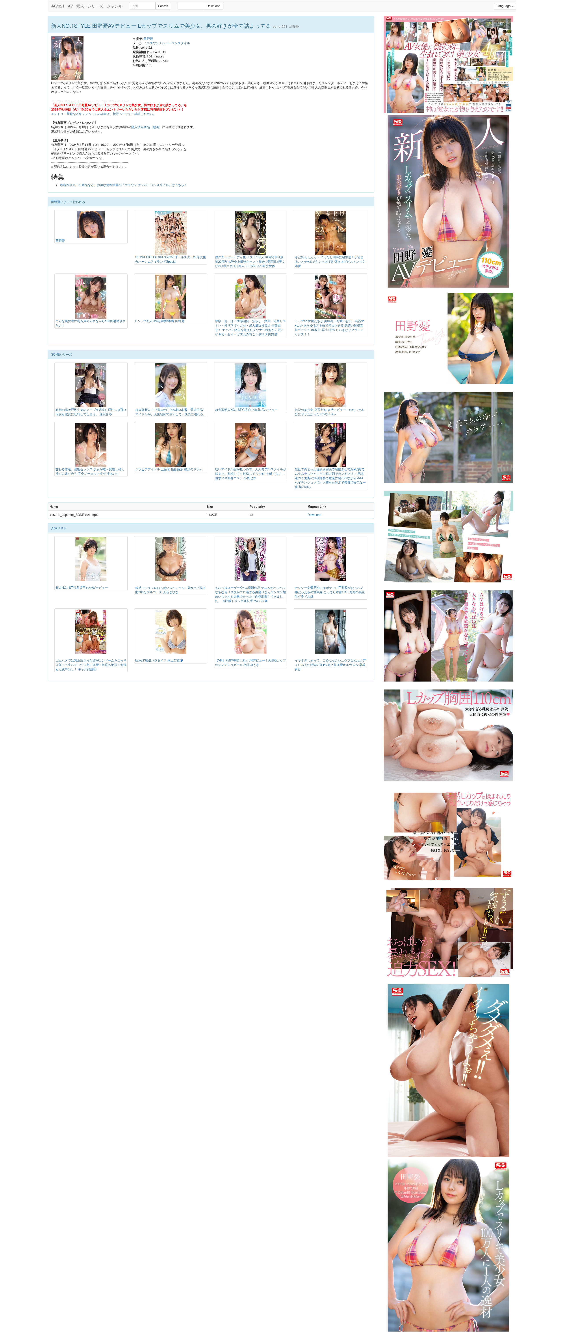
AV (70, 6)
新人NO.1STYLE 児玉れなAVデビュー (82, 587)
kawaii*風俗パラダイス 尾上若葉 (157, 660)
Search (163, 6)
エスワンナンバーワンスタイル (168, 43)
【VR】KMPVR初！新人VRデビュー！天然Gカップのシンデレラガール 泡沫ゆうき (250, 662)
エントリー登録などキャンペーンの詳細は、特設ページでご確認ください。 (103, 113)
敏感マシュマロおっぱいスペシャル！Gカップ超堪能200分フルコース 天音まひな (170, 589)
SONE (55, 354)
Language (504, 6)
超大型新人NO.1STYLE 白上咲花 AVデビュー (246, 409)
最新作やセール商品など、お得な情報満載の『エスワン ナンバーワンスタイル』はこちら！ (123, 185)
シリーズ (95, 6)
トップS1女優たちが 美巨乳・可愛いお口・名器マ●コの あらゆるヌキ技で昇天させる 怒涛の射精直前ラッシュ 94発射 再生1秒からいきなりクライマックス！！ (329, 327)
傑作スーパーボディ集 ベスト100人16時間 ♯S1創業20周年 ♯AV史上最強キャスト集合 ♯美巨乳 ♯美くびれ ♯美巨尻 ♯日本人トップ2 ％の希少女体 (250, 261)
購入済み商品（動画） (146, 127)
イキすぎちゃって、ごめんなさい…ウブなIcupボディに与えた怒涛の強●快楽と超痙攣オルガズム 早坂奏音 (330, 664)
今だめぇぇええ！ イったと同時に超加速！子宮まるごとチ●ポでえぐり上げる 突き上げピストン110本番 (329, 261)
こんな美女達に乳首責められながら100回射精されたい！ (91, 323)
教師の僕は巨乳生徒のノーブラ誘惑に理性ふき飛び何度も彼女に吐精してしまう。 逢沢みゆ (91, 411)
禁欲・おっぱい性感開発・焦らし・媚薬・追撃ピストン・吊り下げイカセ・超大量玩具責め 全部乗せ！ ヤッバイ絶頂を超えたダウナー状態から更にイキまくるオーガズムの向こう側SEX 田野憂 (250, 327)
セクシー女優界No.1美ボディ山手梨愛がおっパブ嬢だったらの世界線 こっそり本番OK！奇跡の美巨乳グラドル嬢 (330, 592)
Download (214, 6)
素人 (80, 6)
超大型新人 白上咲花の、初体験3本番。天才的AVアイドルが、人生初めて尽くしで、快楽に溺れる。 (170, 411)
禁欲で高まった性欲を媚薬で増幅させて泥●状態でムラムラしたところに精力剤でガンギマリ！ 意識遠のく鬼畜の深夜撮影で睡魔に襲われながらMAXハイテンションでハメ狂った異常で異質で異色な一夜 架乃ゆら (330, 478)
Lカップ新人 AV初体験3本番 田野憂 (159, 321)
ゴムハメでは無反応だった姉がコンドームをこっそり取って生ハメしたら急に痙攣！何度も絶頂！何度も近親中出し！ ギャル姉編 (91, 664)
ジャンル (114, 6)
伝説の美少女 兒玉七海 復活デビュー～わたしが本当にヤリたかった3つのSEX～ (329, 411)
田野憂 (148, 38)
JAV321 (58, 6)
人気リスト (59, 528)
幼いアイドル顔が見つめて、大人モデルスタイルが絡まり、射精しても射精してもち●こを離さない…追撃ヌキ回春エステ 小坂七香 (250, 473)
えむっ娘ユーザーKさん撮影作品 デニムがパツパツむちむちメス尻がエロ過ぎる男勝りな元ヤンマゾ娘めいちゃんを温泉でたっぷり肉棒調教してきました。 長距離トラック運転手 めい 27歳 (250, 594)
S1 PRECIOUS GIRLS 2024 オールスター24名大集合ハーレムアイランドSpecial (170, 259)
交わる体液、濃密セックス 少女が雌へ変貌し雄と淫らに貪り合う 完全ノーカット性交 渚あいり (90, 471)
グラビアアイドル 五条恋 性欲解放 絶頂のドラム (169, 469)
